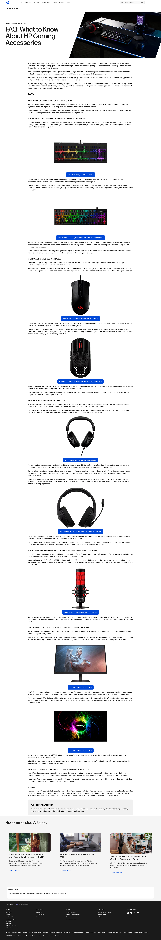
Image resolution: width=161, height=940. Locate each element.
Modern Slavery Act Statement (40, 932)
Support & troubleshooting (73, 914)
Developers (100, 917)
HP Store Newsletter (11, 925)
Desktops (28, 2)
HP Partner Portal (101, 914)
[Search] (142, 2)
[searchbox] (131, 2)
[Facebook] (131, 913)
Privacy (69, 932)
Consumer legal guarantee (114, 932)
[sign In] (153, 2)
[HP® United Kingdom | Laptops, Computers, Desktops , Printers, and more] (8, 2)
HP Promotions (40, 917)
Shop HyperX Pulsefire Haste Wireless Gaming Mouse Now (80, 382)
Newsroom (8, 921)
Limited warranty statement (141, 932)
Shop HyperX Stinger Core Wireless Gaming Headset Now (80, 531)
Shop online (39, 912)
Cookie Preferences (78, 932)
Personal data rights (91, 932)
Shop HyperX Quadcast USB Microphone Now (80, 612)
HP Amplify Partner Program (104, 912)
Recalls (8, 932)
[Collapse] (151, 890)
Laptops (20, 2)
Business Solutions (58, 2)
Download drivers (71, 912)
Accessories (46, 2)
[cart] (148, 2)
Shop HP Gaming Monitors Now (80, 687)
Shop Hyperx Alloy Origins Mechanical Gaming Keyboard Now (80, 238)
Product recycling (16, 932)
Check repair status (71, 919)
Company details (127, 932)
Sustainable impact (11, 919)
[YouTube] (138, 913)
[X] (134, 913)
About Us (8, 909)
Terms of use (101, 932)
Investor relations (10, 917)
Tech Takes (8, 923)
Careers (8, 914)
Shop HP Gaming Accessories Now (80, 175)
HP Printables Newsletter (12, 928)
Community (69, 917)
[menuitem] (20, 2)
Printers (36, 2)
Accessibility (26, 932)
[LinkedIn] (128, 913)
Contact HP (9, 912)
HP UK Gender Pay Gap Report (57, 932)
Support (69, 2)
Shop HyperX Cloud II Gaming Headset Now (81, 460)
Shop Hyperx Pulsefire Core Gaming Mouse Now (80, 318)
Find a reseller (40, 914)
